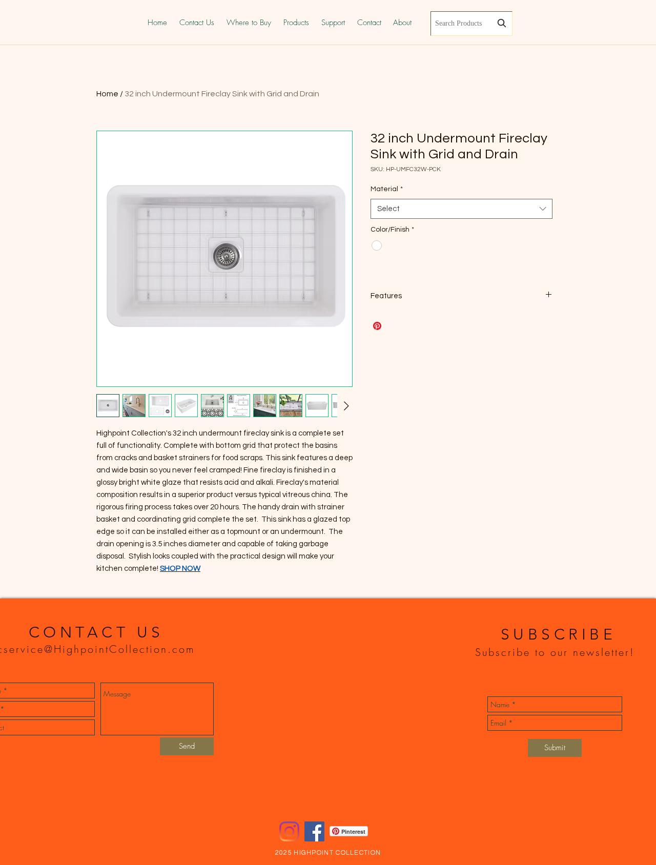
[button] (296, 23)
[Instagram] (289, 831)
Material (387, 189)
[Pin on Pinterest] (377, 326)
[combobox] (471, 23)
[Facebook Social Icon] (314, 831)
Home (107, 94)
